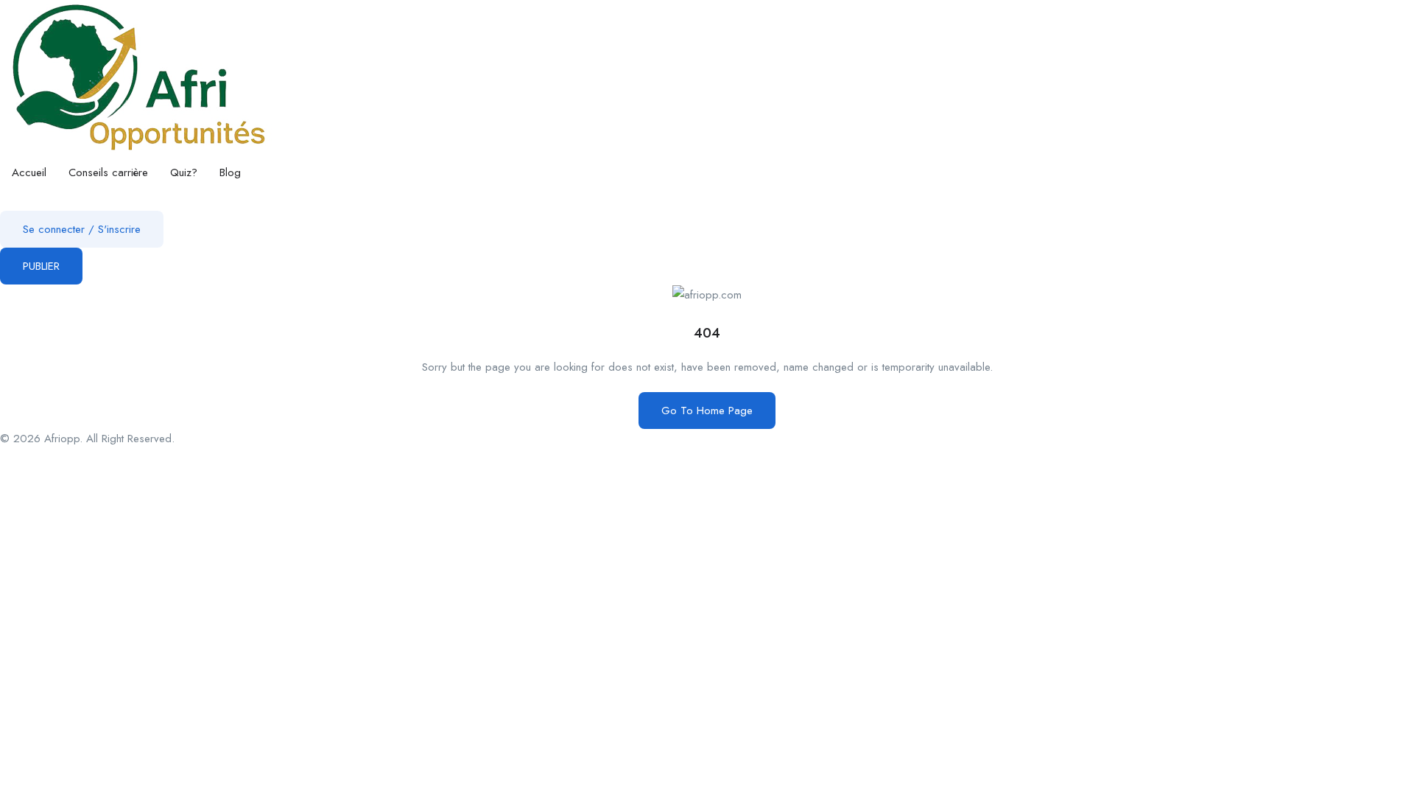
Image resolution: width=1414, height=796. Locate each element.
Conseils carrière (108, 172)
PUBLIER (41, 266)
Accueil (29, 172)
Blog (230, 172)
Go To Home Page (707, 410)
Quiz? (183, 172)
